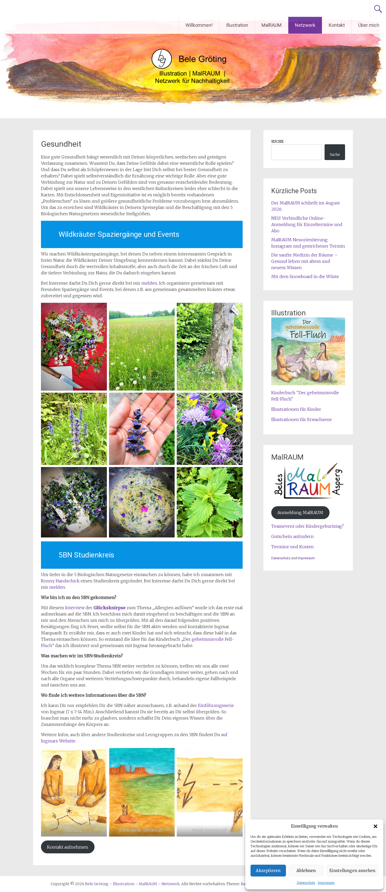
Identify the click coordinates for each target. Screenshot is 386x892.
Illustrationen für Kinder (296, 409)
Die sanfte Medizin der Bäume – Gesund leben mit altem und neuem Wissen (304, 261)
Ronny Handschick (60, 580)
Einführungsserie (216, 705)
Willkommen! (199, 25)
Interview (75, 607)
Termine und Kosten (292, 546)
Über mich (368, 25)
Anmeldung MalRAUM (300, 512)
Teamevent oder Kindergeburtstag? (307, 526)
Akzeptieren (268, 870)
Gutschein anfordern (292, 536)
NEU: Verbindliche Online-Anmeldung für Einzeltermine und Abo (306, 224)
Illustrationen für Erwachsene (301, 419)
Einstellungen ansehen (352, 870)
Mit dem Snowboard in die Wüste (305, 276)
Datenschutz (306, 883)
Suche (335, 154)
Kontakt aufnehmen (67, 847)
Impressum (326, 883)
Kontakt (337, 25)
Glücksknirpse (109, 607)
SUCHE (277, 141)
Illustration (237, 25)
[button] (375, 826)
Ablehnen (306, 870)
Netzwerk (305, 25)
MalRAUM (271, 25)
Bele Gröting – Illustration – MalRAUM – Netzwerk (111, 8)
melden (149, 283)
